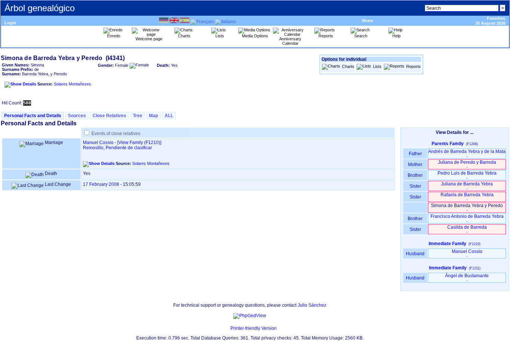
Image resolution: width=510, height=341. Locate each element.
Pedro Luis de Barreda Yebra (467, 175)
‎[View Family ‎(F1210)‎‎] (139, 142)
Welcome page (149, 39)
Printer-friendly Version (253, 328)
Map (153, 115)
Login (10, 23)
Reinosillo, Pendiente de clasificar (117, 147)
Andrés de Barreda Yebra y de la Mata (467, 153)
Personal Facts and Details (32, 115)
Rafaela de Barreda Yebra (467, 196)
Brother (415, 175)
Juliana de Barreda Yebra (467, 186)
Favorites (496, 18)
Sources (77, 115)
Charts (348, 66)
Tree (137, 115)
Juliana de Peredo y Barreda (467, 164)
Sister (415, 186)
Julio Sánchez (312, 305)
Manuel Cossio (98, 142)
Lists (377, 66)
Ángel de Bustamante (467, 277)
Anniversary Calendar (290, 41)
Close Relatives (109, 115)
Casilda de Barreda (467, 229)
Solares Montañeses (72, 84)
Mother (415, 164)
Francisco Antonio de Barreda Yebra (467, 218)
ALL (169, 115)
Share (367, 20)
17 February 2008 (101, 184)
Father (415, 153)
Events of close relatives (115, 133)
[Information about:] (226, 328)
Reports (413, 66)
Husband (415, 253)
